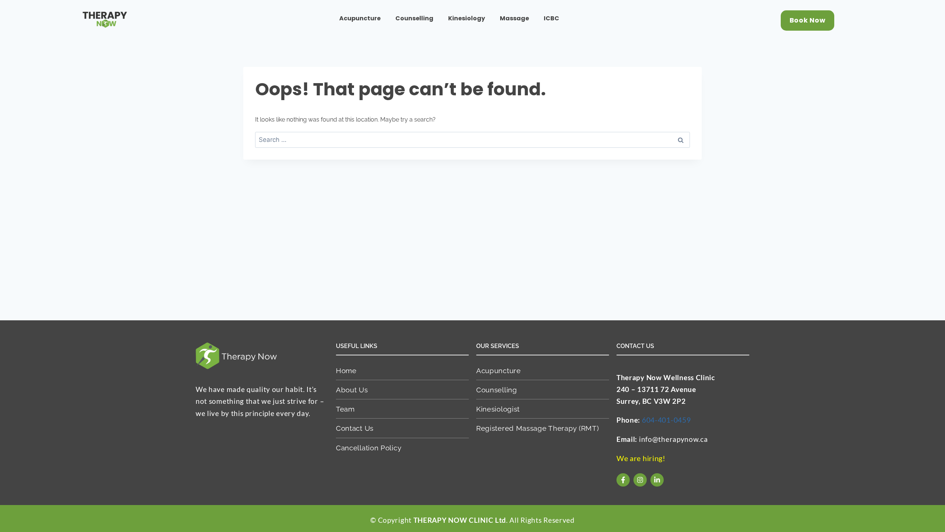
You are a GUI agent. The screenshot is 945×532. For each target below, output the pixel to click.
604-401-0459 (666, 420)
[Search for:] (472, 139)
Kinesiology (466, 18)
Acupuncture (360, 18)
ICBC (551, 18)
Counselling (414, 18)
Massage (514, 18)
